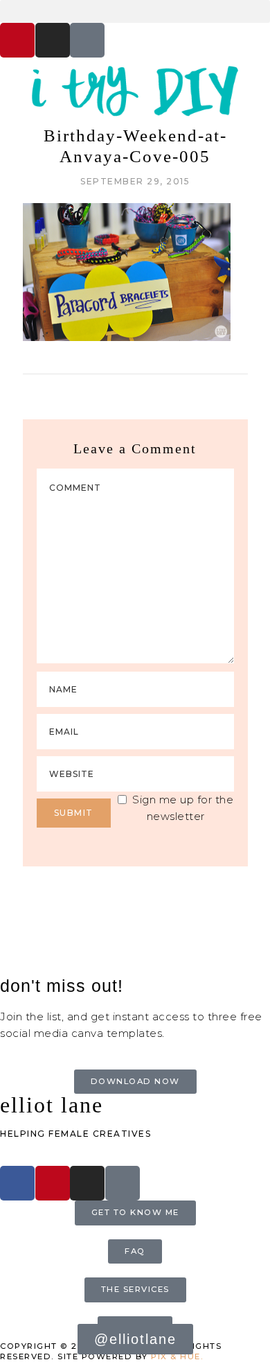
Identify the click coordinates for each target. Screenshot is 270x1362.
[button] (135, 11)
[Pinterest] (17, 40)
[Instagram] (52, 40)
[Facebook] (17, 1183)
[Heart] (87, 40)
